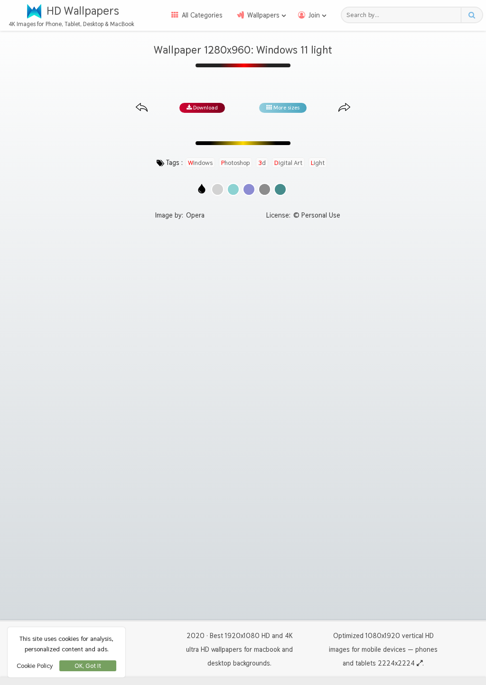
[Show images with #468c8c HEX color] (280, 189)
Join (314, 15)
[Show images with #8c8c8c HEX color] (264, 189)
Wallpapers (263, 15)
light (318, 162)
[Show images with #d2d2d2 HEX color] (217, 189)
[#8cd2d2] (233, 189)
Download (205, 107)
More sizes (285, 107)
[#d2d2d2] (217, 189)
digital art (288, 162)
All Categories (202, 15)
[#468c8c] (280, 189)
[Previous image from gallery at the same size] (142, 107)
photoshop (235, 162)
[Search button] (471, 15)
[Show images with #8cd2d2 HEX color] (233, 189)
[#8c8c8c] (264, 189)
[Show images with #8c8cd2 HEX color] (249, 189)
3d (262, 162)
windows (200, 162)
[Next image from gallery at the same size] (344, 107)
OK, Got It (88, 666)
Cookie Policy (35, 665)
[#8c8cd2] (249, 189)
